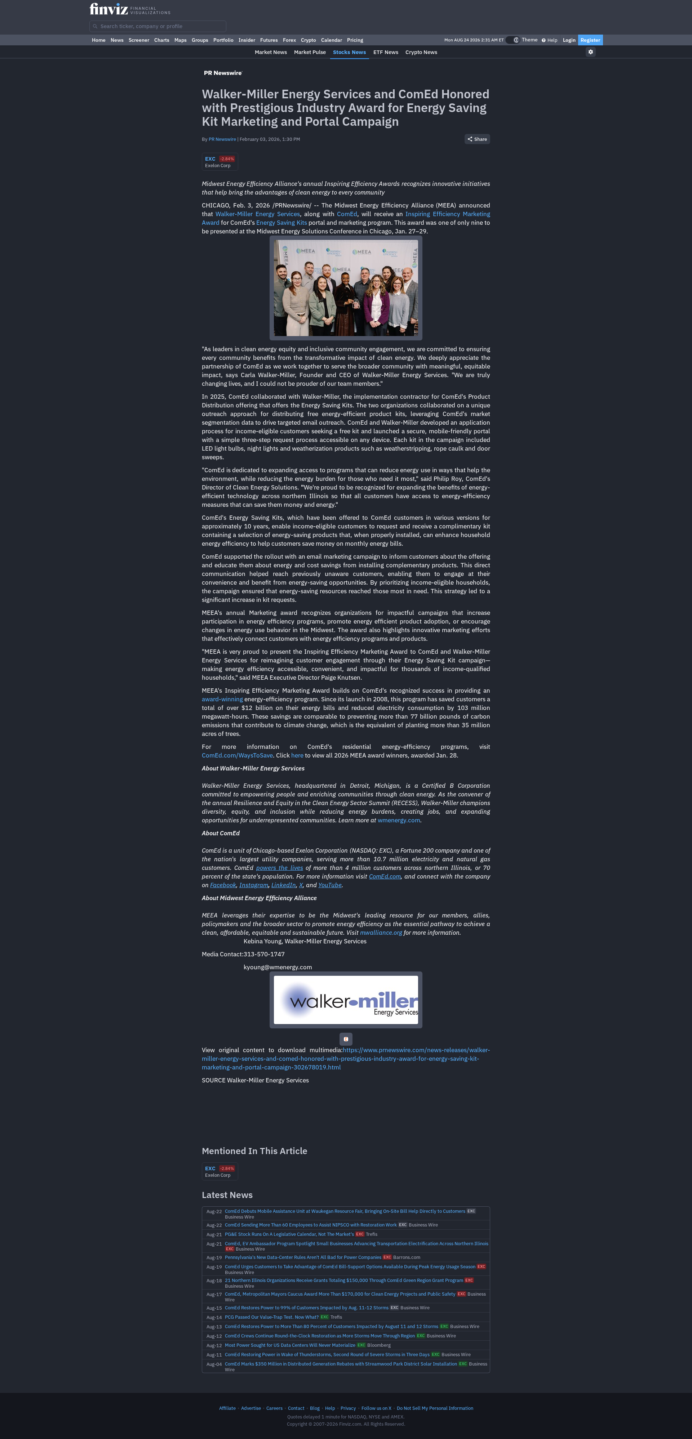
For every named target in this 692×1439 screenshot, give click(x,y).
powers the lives (279, 868)
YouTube (330, 885)
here (297, 755)
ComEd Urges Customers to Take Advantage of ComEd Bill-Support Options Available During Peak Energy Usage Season (350, 1266)
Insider (247, 40)
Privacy (348, 1408)
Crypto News (421, 52)
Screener (139, 40)
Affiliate (227, 1408)
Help (552, 40)
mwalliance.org (381, 933)
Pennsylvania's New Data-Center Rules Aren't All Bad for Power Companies (303, 1257)
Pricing (355, 40)
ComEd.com (385, 876)
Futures (269, 40)
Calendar (331, 40)
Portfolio (223, 40)
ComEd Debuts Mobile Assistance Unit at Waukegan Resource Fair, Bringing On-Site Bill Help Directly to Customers (345, 1211)
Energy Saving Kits (281, 223)
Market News (271, 52)
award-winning (222, 699)
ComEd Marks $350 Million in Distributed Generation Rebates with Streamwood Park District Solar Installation (341, 1364)
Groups (200, 40)
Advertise (251, 1408)
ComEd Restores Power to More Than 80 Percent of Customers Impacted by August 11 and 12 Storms (331, 1326)
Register (590, 40)
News (117, 40)
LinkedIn (283, 885)
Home (99, 40)
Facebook (223, 885)
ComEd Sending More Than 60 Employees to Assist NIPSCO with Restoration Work (311, 1225)
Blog (315, 1408)
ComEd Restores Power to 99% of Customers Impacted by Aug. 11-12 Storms (307, 1307)
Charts (161, 40)
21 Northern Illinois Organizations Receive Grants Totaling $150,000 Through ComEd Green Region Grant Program (344, 1280)
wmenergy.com (399, 820)
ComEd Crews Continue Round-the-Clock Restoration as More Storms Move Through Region (320, 1336)
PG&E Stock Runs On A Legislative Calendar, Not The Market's (289, 1234)
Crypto (308, 40)
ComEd (347, 214)
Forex (289, 40)
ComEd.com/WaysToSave (237, 755)
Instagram (253, 885)
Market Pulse (310, 52)
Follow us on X (376, 1408)
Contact (296, 1408)
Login (569, 40)
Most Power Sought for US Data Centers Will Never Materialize (290, 1345)
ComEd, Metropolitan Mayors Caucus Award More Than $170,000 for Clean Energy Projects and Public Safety (340, 1294)
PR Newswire (222, 139)
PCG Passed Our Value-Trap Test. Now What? (272, 1317)
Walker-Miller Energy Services (258, 214)
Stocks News (349, 52)
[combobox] (157, 26)
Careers (274, 1408)
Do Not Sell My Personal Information (435, 1408)
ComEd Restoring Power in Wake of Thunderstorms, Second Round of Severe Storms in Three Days (327, 1354)
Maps (180, 40)
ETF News (385, 52)
